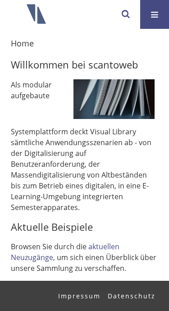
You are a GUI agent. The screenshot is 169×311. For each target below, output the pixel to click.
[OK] (125, 14)
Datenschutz (131, 296)
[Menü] (154, 14)
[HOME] (36, 14)
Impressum (79, 296)
